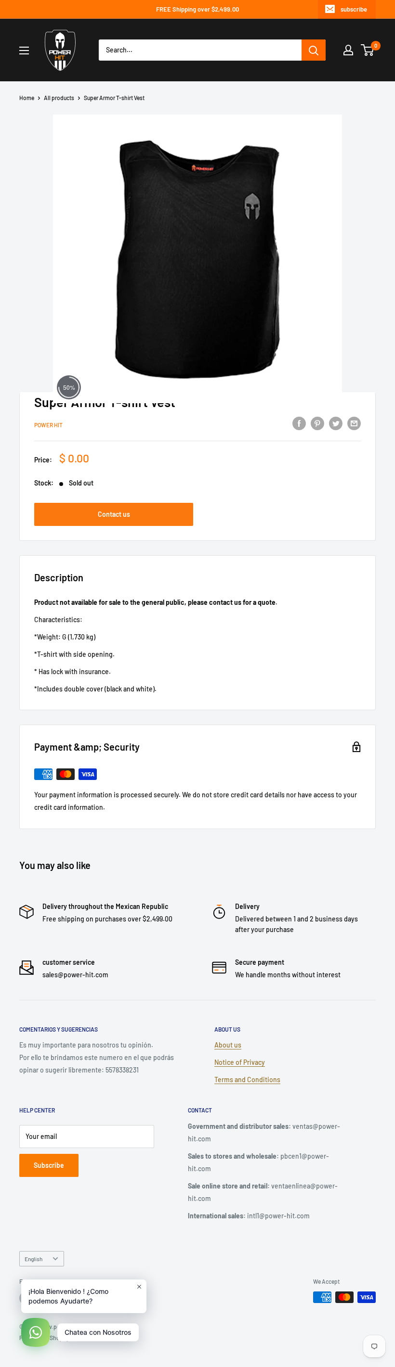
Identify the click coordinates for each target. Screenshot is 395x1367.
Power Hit (48, 425)
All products (59, 97)
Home (26, 97)
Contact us (114, 514)
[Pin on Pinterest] (317, 423)
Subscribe (49, 1165)
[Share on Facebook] (299, 423)
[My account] (348, 50)
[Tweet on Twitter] (335, 423)
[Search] (314, 50)
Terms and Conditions (247, 1079)
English (33, 1258)
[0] (368, 50)
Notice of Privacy (239, 1062)
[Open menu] (24, 50)
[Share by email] (354, 423)
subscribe (354, 9)
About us (227, 1045)
